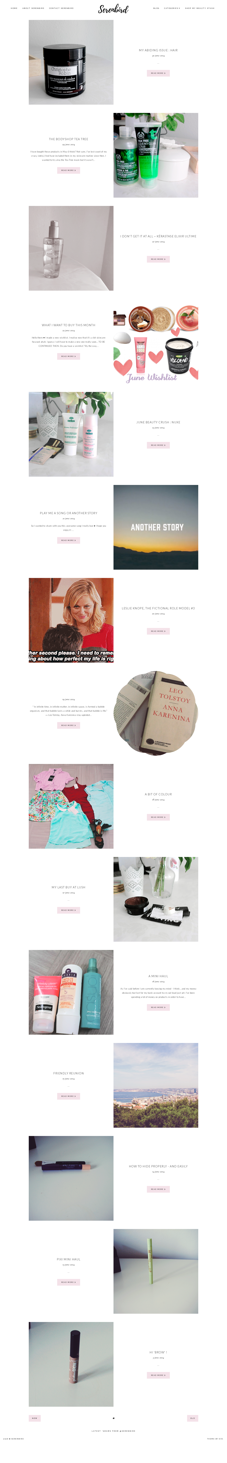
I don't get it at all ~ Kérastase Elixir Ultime (158, 236)
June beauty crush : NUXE (158, 422)
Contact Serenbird (61, 8)
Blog (156, 8)
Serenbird (17, 1439)
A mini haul (158, 976)
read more (157, 73)
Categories (171, 8)
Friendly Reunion (68, 1073)
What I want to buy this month (69, 325)
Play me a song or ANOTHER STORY (69, 513)
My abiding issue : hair (158, 50)
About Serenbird (33, 8)
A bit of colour (158, 794)
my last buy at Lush (69, 887)
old (192, 1418)
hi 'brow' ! (158, 1352)
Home (14, 8)
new (34, 1418)
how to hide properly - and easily (158, 1166)
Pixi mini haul (69, 1259)
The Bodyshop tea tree (68, 139)
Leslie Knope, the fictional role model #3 (158, 608)
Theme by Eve (215, 1439)
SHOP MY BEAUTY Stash (200, 8)
